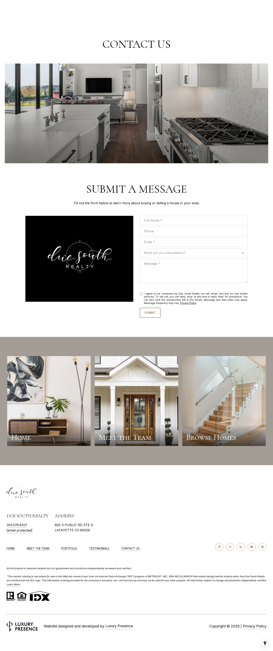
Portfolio (69, 548)
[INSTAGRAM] (230, 547)
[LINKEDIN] (241, 547)
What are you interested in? (165, 253)
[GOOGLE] (262, 547)
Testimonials (99, 548)
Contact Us (130, 548)
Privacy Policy (188, 303)
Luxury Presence (119, 626)
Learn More (13, 584)
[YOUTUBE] (252, 547)
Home (11, 548)
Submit (150, 312)
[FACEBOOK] (219, 547)
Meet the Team (38, 548)
